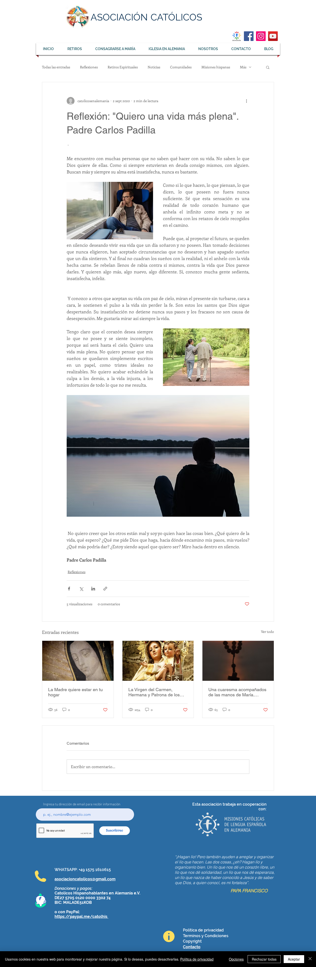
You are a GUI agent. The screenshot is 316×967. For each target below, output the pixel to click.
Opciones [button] (236, 959)
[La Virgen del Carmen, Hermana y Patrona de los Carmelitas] (158, 661)
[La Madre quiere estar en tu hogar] (78, 661)
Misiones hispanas (215, 67)
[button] (267, 67)
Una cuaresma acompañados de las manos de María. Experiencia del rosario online (237, 692)
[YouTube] (273, 36)
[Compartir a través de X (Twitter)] (81, 588)
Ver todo (267, 631)
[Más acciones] (246, 101)
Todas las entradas (56, 67)
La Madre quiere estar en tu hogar (75, 692)
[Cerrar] (310, 959)
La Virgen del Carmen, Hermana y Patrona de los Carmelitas (154, 692)
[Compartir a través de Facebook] (69, 588)
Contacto (191, 947)
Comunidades (181, 67)
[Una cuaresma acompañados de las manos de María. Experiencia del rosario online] (238, 661)
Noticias (154, 67)
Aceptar (294, 959)
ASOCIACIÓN (119, 17)
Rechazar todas (264, 959)
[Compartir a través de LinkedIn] (93, 588)
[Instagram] (261, 36)
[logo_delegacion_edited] (236, 36)
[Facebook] (249, 36)
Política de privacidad (197, 959)
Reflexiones (89, 67)
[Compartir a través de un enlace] (105, 588)
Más (243, 67)
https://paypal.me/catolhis (81, 916)
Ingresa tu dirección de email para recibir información (81, 804)
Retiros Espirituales (123, 67)
